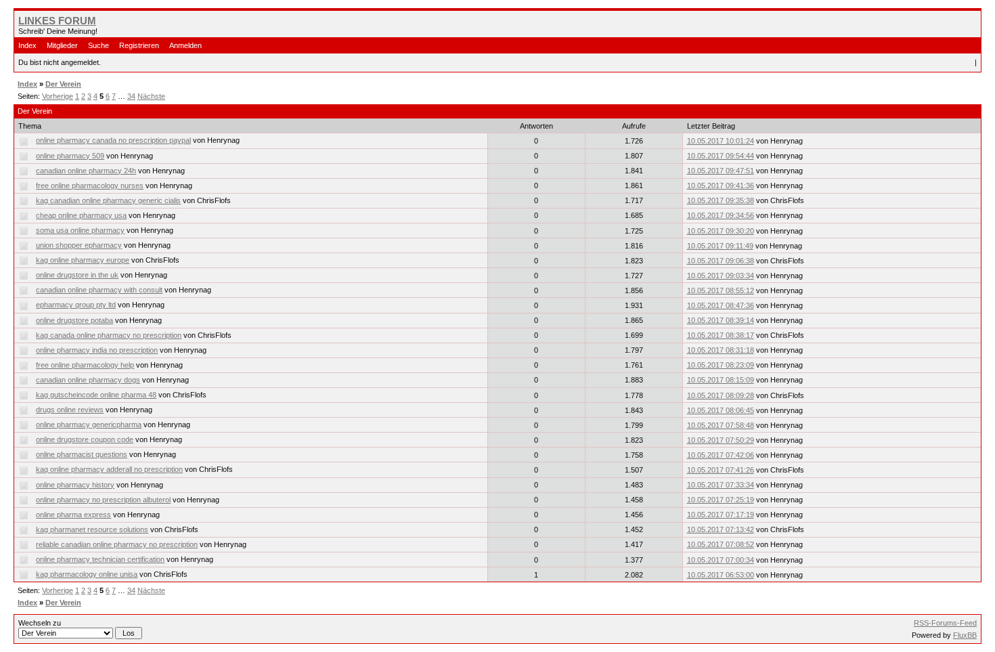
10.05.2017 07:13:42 (720, 529)
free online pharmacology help (85, 365)
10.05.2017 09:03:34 (720, 275)
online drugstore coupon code (84, 439)
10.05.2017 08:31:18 (720, 350)
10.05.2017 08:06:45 (720, 410)
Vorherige (57, 96)
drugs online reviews (70, 410)
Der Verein (63, 84)
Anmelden (185, 45)
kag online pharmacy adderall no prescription (109, 469)
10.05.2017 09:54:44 (720, 156)
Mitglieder (62, 45)
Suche (98, 45)
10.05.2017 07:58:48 (720, 425)
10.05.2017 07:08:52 (720, 544)
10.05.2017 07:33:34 (720, 485)
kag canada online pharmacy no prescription (108, 335)
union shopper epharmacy (79, 245)
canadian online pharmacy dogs (88, 380)
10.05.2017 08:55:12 (720, 290)
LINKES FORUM (57, 20)
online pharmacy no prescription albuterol (103, 500)
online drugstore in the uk (77, 275)
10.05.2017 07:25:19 (720, 500)
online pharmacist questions (81, 454)
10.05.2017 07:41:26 (720, 470)
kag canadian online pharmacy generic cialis (108, 200)
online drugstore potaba (74, 320)
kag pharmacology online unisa (86, 574)
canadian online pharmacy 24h (86, 171)
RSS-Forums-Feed (945, 623)
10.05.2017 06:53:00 (720, 575)
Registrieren (139, 45)
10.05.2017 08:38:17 (720, 335)
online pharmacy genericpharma (88, 424)
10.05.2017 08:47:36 (720, 305)
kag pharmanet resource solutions (92, 529)
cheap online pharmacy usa (81, 215)
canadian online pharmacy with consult (99, 290)
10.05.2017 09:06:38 (720, 261)
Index (27, 45)
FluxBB (965, 635)
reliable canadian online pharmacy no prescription (117, 544)
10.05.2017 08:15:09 (720, 380)
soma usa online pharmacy (80, 230)
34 (131, 96)
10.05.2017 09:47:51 (720, 171)
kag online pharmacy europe (82, 260)
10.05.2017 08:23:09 (720, 365)
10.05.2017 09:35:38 (720, 200)
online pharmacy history (75, 485)
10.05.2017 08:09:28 (720, 395)
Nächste (151, 96)
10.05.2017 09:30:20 (720, 231)
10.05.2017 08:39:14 (720, 320)
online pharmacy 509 (70, 156)
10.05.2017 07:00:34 (720, 560)
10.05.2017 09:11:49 (720, 246)
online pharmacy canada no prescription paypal (113, 140)
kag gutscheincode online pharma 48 (96, 395)
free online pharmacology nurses (89, 185)
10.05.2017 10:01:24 (720, 141)
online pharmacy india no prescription (97, 350)
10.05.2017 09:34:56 (720, 215)
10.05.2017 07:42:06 (720, 455)
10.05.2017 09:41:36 (720, 185)
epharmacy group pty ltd (76, 305)
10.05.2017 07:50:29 (720, 440)
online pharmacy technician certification (100, 559)
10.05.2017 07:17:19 (720, 514)
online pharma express (73, 514)
